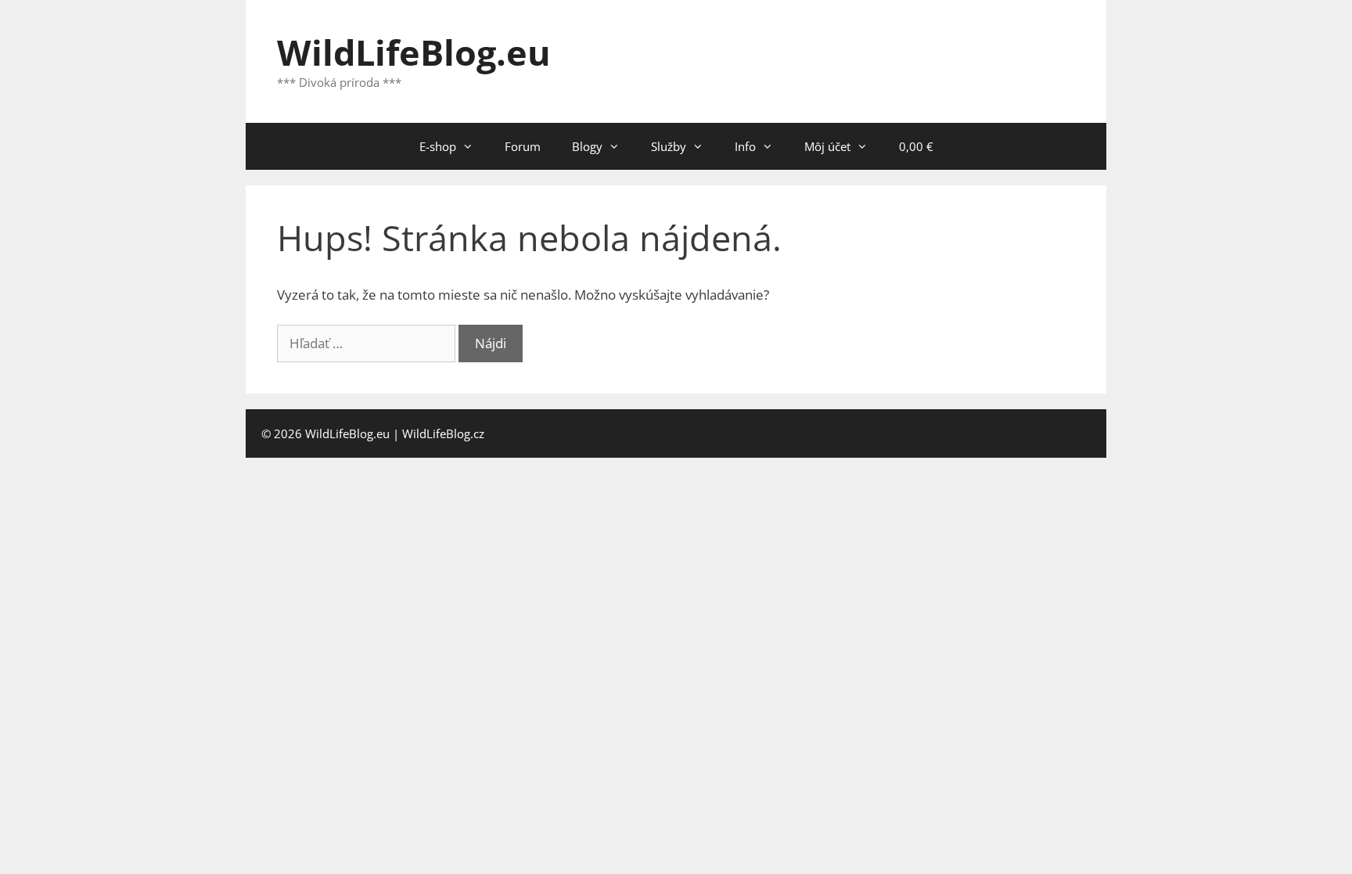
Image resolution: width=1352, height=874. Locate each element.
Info (745, 146)
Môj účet (827, 146)
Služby (668, 146)
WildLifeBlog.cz (443, 433)
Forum (523, 146)
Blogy (587, 146)
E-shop (437, 146)
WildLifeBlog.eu (414, 52)
